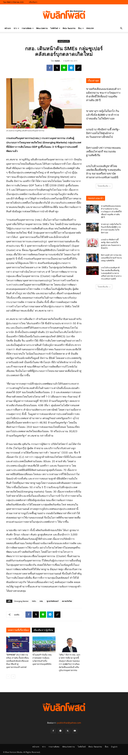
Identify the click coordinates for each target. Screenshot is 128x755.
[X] (57, 68)
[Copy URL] (78, 68)
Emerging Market (21, 601)
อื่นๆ (79, 28)
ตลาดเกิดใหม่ (67, 601)
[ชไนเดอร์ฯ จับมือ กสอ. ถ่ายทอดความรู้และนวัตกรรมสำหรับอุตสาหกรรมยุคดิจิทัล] (43, 644)
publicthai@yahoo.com (69, 722)
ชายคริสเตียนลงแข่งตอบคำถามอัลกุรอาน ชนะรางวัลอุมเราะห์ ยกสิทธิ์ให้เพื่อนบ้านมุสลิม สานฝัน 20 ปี (111, 211)
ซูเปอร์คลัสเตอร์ (53, 601)
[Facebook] (50, 68)
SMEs (34, 601)
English (90, 28)
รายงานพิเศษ (26, 28)
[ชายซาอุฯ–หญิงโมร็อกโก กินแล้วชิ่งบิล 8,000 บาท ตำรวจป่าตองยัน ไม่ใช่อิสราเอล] (92, 227)
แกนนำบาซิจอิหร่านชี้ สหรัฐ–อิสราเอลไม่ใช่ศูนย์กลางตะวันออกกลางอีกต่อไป (103, 133)
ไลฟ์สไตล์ (54, 28)
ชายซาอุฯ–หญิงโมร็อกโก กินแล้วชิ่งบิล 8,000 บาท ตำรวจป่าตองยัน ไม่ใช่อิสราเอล (102, 114)
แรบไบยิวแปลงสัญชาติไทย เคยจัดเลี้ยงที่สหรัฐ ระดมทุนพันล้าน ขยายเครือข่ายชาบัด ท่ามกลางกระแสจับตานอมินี (111, 273)
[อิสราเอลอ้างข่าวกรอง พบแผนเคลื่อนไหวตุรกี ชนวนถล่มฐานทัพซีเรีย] (92, 258)
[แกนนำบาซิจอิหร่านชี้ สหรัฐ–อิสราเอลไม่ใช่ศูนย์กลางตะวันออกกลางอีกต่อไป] (92, 242)
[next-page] (13, 676)
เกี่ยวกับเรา (33, 2)
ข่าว (15, 28)
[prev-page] (8, 676)
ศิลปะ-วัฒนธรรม (69, 28)
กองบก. (57, 61)
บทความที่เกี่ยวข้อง (18, 630)
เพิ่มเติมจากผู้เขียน (43, 630)
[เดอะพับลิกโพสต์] (64, 15)
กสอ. (41, 601)
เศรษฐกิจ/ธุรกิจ (64, 41)
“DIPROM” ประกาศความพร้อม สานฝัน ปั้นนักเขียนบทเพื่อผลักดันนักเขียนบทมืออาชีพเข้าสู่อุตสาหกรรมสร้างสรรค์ (17, 661)
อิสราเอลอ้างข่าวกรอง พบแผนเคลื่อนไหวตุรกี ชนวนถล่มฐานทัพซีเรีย (103, 151)
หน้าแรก (8, 28)
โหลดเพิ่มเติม (103, 186)
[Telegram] (71, 68)
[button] (121, 28)
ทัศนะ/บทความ (42, 28)
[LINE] (64, 68)
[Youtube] (74, 730)
